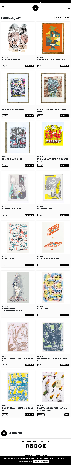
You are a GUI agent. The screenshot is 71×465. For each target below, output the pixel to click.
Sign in (35, 2)
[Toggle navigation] (68, 8)
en (28, 2)
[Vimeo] (40, 446)
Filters (66, 18)
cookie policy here (25, 461)
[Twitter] (31, 446)
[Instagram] (35, 446)
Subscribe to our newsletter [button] (35, 442)
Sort (57, 18)
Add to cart (29, 66)
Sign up (41, 2)
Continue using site (41, 462)
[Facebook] (27, 446)
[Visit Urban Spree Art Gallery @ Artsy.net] (44, 446)
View (66, 414)
